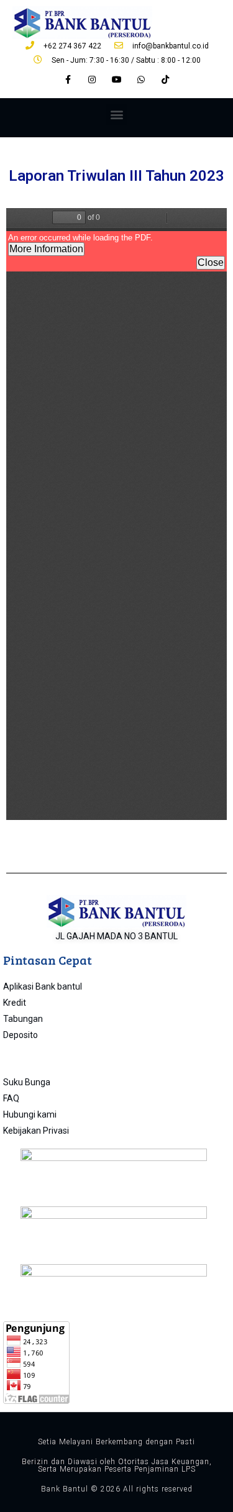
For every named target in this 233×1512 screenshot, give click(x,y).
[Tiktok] (165, 80)
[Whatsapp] (141, 80)
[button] (116, 114)
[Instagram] (92, 80)
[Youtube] (116, 80)
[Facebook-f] (68, 80)
